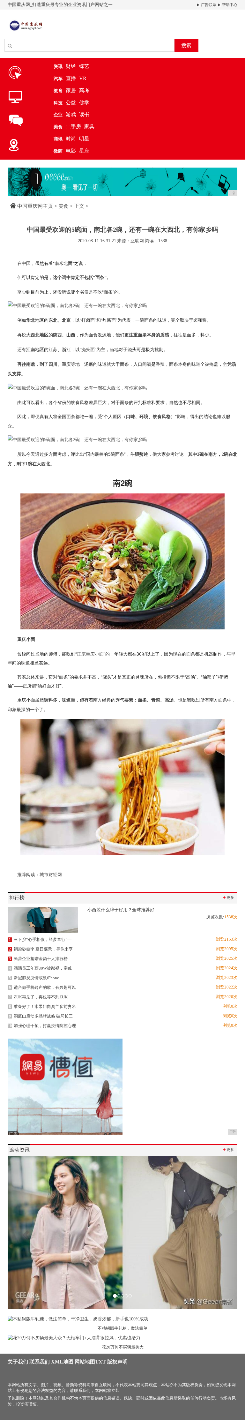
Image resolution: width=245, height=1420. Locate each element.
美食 (63, 206)
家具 (89, 126)
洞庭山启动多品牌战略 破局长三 (41, 1016)
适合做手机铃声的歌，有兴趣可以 (42, 987)
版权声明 (117, 1361)
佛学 (84, 102)
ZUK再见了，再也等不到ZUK (38, 997)
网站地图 (85, 1361)
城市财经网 (51, 874)
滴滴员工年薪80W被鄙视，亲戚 (40, 968)
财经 (71, 66)
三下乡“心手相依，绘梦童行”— (40, 939)
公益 (71, 102)
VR (82, 78)
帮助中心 (229, 5)
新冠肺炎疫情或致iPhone (34, 977)
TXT (100, 1361)
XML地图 (62, 1361)
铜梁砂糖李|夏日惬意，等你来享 (41, 949)
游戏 (71, 114)
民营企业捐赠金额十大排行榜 (38, 958)
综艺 (84, 66)
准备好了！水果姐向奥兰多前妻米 (42, 1006)
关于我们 (18, 1361)
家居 (71, 90)
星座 (84, 151)
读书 (84, 114)
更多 (228, 897)
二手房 (73, 126)
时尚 (71, 138)
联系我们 (39, 1361)
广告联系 (208, 5)
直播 (71, 78)
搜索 (186, 45)
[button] (25, 1232)
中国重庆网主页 (35, 206)
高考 (84, 90)
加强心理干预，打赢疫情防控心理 (42, 1025)
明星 (84, 138)
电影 (71, 151)
